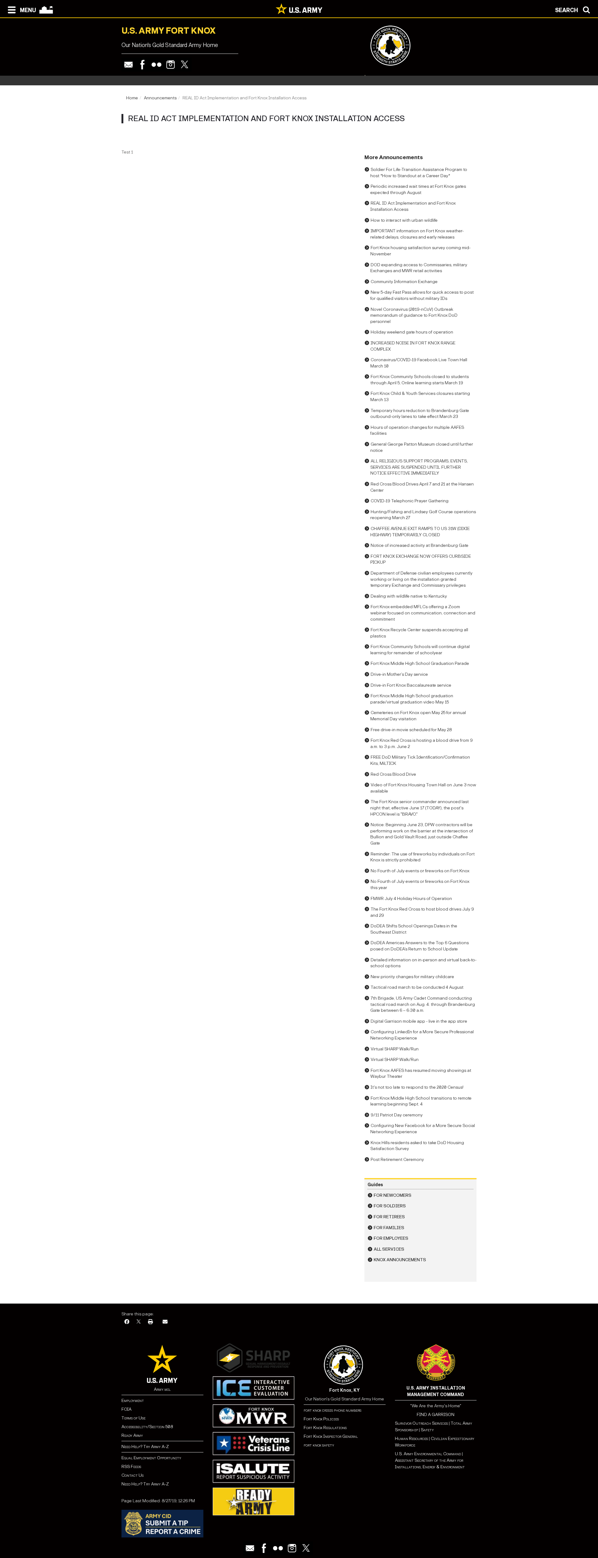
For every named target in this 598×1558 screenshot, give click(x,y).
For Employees (391, 1238)
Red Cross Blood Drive (393, 774)
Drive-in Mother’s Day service (399, 674)
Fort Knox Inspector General (331, 1436)
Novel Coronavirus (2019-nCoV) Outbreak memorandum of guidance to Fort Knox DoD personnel (414, 315)
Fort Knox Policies (321, 1419)
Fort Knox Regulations (325, 1427)
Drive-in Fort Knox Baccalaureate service (411, 685)
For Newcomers (392, 1195)
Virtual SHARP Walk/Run (395, 1049)
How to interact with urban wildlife (404, 220)
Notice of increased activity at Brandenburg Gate (419, 545)
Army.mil (162, 1389)
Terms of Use (133, 1418)
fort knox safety (319, 1445)
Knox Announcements (400, 1259)
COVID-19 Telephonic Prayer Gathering (409, 501)
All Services (389, 1249)
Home (132, 98)
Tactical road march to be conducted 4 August (417, 987)
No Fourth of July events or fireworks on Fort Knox (420, 871)
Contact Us (132, 1475)
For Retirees (389, 1216)
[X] (138, 1322)
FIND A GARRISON (435, 1414)
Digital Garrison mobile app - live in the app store (419, 1021)
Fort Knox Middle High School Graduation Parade (420, 663)
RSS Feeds (131, 1466)
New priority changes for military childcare (412, 976)
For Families (389, 1227)
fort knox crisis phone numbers (332, 1410)
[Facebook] (142, 65)
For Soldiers (390, 1206)
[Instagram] (171, 65)
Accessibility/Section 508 (147, 1426)
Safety (427, 1430)
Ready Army (132, 1435)
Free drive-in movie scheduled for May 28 (411, 729)
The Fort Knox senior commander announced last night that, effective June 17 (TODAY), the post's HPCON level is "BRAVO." (419, 808)
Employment (132, 1400)
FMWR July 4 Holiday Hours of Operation (411, 898)
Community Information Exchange (404, 281)
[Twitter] (185, 65)
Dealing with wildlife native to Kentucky (409, 596)
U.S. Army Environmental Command (428, 1453)
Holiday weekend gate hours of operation (412, 332)
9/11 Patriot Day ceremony (397, 1115)
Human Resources (411, 1438)
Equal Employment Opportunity (151, 1458)
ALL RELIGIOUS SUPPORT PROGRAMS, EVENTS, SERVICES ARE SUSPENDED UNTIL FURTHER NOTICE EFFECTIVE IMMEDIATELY (419, 467)
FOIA (126, 1409)
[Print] (150, 1322)
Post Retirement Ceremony (397, 1159)
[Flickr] (157, 65)
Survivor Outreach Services (421, 1423)
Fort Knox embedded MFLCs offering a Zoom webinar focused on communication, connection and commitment (422, 613)
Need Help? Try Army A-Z (145, 1446)
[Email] (128, 65)
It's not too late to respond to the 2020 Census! (417, 1087)
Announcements (160, 98)
